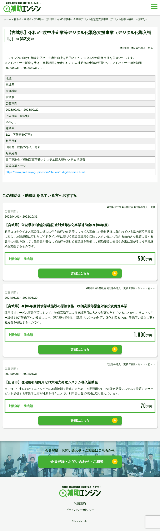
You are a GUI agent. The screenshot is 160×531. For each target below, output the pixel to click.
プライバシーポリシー (80, 509)
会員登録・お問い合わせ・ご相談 (77, 462)
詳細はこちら (80, 273)
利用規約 (80, 503)
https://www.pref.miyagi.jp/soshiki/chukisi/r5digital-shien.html (45, 172)
